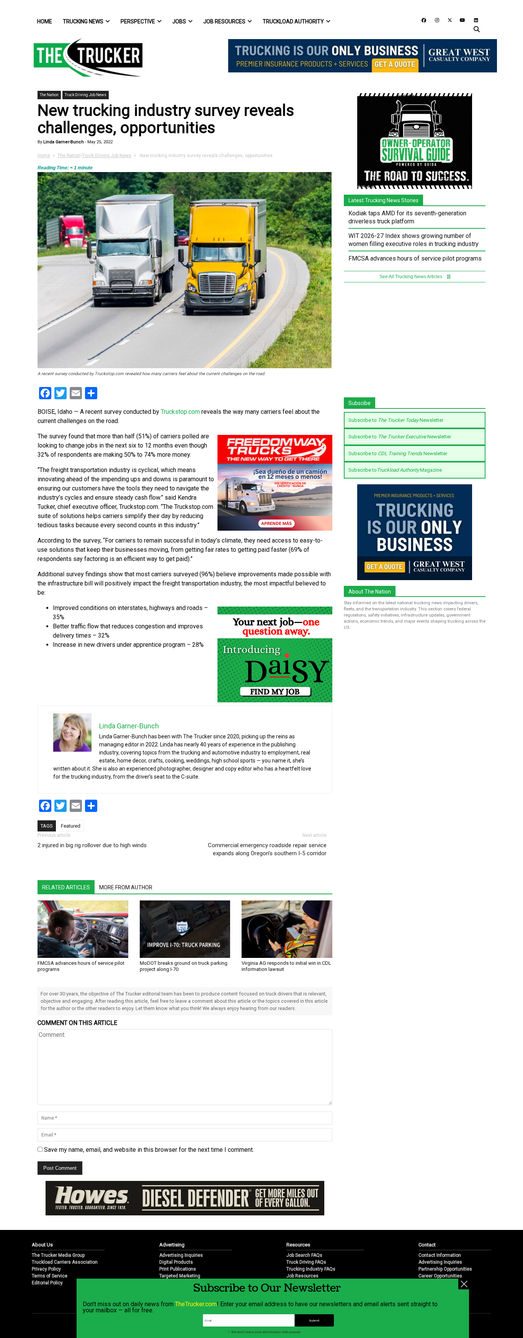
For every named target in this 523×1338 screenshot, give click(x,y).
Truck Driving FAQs (306, 1262)
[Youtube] (460, 19)
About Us (42, 1245)
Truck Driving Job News (85, 95)
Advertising (172, 1245)
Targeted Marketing (179, 1276)
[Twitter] (447, 19)
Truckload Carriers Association (65, 1262)
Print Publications (177, 1269)
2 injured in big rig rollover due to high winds (92, 845)
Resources (298, 1245)
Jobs (179, 21)
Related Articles (66, 887)
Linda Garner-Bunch (63, 141)
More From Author (125, 887)
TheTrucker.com (196, 1304)
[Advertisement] (414, 344)
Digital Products (176, 1262)
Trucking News (83, 21)
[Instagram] (434, 19)
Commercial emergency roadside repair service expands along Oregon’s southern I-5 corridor (267, 849)
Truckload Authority (293, 21)
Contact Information (439, 1255)
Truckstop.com (180, 411)
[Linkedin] (472, 19)
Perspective (138, 21)
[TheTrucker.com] (84, 57)
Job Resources (224, 21)
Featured (70, 826)
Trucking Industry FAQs (310, 1269)
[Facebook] (421, 19)
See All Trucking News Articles (411, 276)
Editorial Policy (47, 1283)
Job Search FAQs (304, 1255)
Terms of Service (49, 1276)
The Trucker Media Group (58, 1255)
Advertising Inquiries (181, 1255)
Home (44, 21)
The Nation (49, 95)
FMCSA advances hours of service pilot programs (415, 258)
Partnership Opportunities (445, 1269)
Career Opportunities (440, 1276)
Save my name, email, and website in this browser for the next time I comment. (149, 1149)
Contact (427, 1245)
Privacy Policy (46, 1269)
